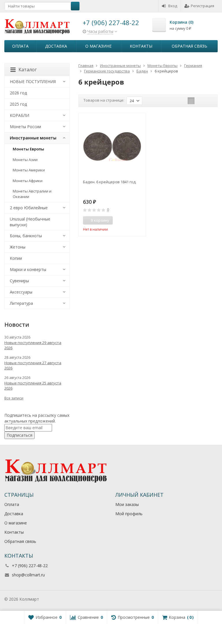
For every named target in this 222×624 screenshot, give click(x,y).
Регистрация (202, 5)
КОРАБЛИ (19, 115)
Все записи (13, 398)
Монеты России (25, 126)
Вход (172, 5)
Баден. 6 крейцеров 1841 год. (109, 181)
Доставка (56, 46)
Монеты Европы (28, 149)
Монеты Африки (27, 180)
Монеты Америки (29, 170)
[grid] (191, 100)
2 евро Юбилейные (29, 207)
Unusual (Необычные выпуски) (30, 221)
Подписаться (19, 435)
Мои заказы (127, 504)
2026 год (18, 93)
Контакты (141, 46)
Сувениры (19, 280)
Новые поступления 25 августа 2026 (32, 385)
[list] (200, 100)
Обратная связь (189, 46)
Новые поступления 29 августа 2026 (32, 345)
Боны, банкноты (26, 235)
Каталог (27, 69)
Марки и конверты (28, 269)
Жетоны (17, 247)
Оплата (20, 46)
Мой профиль (129, 513)
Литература (21, 303)
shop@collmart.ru (28, 575)
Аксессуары (21, 292)
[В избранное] (139, 220)
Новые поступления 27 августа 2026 (32, 365)
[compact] (209, 100)
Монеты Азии (25, 159)
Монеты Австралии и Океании (32, 193)
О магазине (98, 46)
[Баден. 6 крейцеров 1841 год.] (112, 146)
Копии (16, 258)
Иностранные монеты (33, 138)
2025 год (18, 104)
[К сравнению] (130, 220)
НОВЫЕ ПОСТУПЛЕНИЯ (33, 81)
